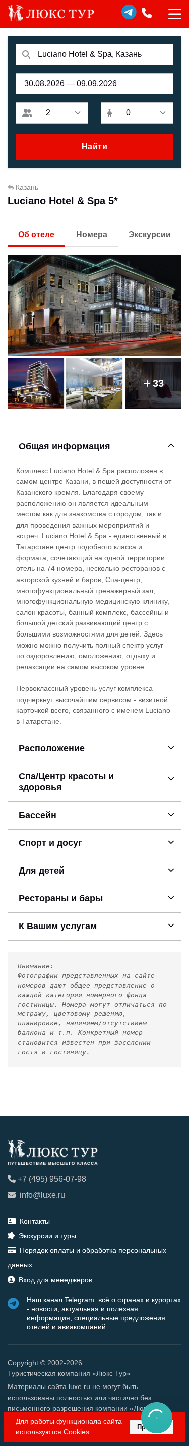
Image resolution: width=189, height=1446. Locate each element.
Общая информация (64, 446)
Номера (91, 234)
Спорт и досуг (50, 843)
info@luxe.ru (42, 1195)
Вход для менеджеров (55, 1280)
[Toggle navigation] (170, 14)
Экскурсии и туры (47, 1236)
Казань (27, 187)
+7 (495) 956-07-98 (52, 1179)
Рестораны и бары (61, 898)
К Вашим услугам (58, 926)
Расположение (52, 748)
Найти (95, 146)
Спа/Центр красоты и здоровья (66, 781)
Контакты (35, 1221)
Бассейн (37, 815)
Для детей (42, 870)
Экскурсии (150, 234)
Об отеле (36, 234)
